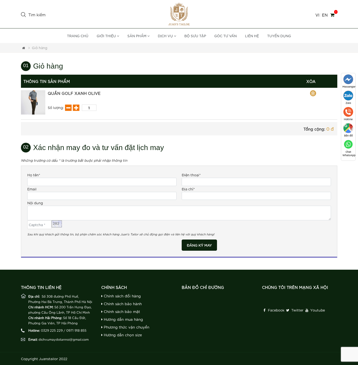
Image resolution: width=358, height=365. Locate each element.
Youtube (317, 310)
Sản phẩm (137, 36)
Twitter (296, 310)
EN (325, 15)
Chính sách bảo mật (121, 311)
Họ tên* (33, 175)
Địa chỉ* (188, 189)
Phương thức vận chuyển (126, 327)
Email (32, 189)
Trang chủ (77, 36)
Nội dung (35, 203)
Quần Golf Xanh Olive (74, 93)
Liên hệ (252, 36)
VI (317, 15)
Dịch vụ (166, 36)
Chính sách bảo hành (122, 304)
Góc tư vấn (225, 36)
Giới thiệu (107, 36)
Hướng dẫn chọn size (122, 335)
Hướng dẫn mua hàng (123, 319)
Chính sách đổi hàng (122, 296)
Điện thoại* (191, 175)
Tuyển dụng (279, 36)
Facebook (275, 310)
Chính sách (114, 287)
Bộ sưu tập (195, 36)
